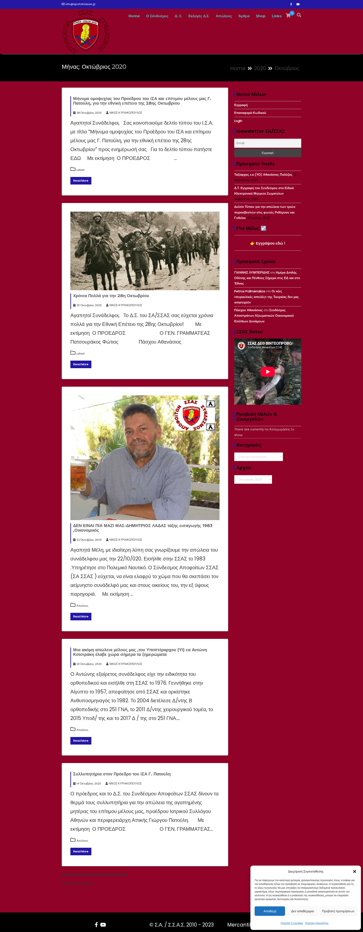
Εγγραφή (241, 105)
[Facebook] (291, 4)
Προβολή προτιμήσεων (338, 911)
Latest (80, 170)
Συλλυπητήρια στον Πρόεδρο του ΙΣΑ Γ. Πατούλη (122, 773)
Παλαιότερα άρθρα (77, 883)
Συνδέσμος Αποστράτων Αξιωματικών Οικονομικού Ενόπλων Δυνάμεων (264, 315)
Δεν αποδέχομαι (302, 911)
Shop (261, 16)
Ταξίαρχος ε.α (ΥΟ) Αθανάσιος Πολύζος (263, 174)
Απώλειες (224, 16)
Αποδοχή (270, 911)
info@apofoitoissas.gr (81, 4)
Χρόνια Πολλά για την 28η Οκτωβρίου (111, 295)
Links (277, 16)
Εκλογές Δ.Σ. (198, 16)
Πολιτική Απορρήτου (317, 923)
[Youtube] (298, 4)
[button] (354, 871)
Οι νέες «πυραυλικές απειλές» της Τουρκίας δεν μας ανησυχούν (266, 297)
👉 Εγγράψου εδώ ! (267, 243)
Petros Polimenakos (249, 291)
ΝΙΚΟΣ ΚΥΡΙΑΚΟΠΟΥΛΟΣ (125, 113)
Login (238, 121)
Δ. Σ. (178, 16)
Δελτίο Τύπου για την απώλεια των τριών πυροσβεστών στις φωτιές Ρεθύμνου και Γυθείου (264, 212)
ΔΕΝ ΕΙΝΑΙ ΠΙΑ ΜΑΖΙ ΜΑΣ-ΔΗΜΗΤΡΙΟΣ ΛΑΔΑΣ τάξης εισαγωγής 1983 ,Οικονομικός (142, 528)
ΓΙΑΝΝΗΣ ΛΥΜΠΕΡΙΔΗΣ (252, 272)
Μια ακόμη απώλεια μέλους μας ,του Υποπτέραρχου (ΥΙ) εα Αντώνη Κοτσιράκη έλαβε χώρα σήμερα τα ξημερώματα (140, 652)
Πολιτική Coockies (292, 923)
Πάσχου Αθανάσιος (248, 310)
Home (134, 16)
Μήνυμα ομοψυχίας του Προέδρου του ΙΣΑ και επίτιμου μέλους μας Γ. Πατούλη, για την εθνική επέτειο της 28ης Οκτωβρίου (142, 101)
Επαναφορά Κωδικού (250, 113)
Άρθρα (244, 16)
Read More (80, 181)
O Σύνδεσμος (157, 16)
